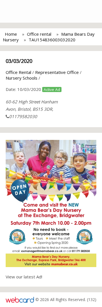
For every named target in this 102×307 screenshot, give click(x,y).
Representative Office (57, 72)
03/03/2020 (19, 60)
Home (11, 34)
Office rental (39, 34)
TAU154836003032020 (52, 39)
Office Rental (18, 72)
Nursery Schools (21, 78)
